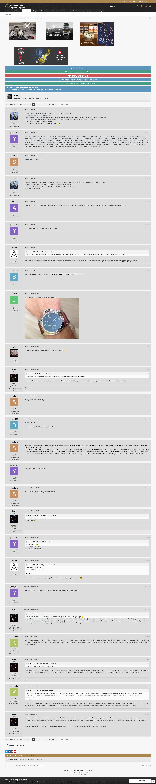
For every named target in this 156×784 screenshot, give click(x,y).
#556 (148, 224)
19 (20, 104)
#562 (148, 396)
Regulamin (9, 14)
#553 (148, 155)
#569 (148, 560)
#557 (148, 247)
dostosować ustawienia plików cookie (71, 782)
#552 (148, 132)
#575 (148, 714)
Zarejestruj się (142, 1)
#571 (148, 609)
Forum (26, 11)
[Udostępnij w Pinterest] (15, 751)
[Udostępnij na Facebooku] (9, 751)
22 (30, 104)
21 (27, 104)
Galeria (54, 11)
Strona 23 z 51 (63, 104)
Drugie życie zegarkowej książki (78, 68)
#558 (148, 270)
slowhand (14, 155)
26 (43, 104)
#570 (148, 587)
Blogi (34, 11)
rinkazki (14, 247)
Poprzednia (12, 104)
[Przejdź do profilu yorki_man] (14, 139)
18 (17, 104)
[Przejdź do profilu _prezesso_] (14, 116)
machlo (24, 98)
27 (46, 104)
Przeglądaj (99, 11)
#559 (148, 293)
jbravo (14, 293)
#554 (148, 178)
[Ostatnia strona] (57, 104)
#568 (148, 537)
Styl (70, 770)
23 (33, 104)
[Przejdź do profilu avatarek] (14, 208)
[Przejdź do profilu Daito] (14, 378)
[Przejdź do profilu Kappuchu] (14, 643)
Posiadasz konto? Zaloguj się (126, 1)
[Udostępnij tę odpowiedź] (145, 109)
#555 (148, 201)
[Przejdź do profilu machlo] (9, 96)
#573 (148, 659)
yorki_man (14, 132)
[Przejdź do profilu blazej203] (14, 277)
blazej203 (14, 270)
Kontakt (90, 770)
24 (36, 104)
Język (65, 770)
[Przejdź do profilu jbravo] (14, 300)
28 (49, 104)
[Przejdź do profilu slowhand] (14, 162)
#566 (148, 488)
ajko (14, 346)
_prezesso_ (14, 109)
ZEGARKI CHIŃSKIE (42, 98)
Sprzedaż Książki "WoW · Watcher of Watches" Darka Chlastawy (78, 83)
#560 (148, 346)
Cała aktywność (86, 11)
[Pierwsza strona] (6, 104)
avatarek (14, 201)
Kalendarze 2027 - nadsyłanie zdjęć (78, 75)
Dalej (53, 104)
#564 (148, 442)
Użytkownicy (64, 11)
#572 (148, 636)
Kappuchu (14, 636)
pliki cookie (27, 782)
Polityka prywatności (80, 770)
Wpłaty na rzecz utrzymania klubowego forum (78, 72)
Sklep (74, 11)
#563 (148, 419)
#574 (148, 686)
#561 (148, 369)
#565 (148, 465)
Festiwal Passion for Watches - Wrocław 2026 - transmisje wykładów (78, 79)
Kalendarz (44, 11)
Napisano (31, 109)
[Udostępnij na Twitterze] (6, 751)
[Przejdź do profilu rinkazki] (14, 254)
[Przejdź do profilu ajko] (14, 353)
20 (24, 104)
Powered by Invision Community (78, 774)
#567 (148, 511)
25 (39, 104)
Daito (14, 369)
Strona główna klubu (13, 11)
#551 (148, 109)
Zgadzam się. (140, 781)
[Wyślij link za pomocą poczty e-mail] (12, 751)
